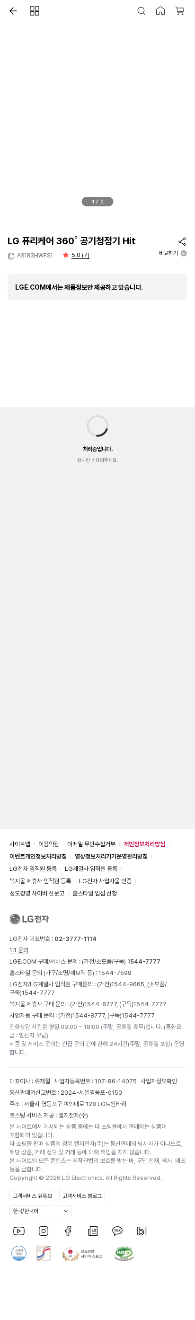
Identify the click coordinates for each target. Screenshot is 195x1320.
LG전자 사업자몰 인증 (105, 881)
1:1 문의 (18, 950)
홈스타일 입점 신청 (94, 893)
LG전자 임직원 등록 (33, 868)
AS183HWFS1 (35, 255)
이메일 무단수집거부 (91, 844)
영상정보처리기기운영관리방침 (111, 856)
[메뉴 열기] (35, 11)
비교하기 (168, 253)
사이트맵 (19, 844)
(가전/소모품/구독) (120, 961)
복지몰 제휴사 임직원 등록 (40, 881)
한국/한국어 (25, 1211)
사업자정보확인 (159, 1081)
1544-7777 (38, 992)
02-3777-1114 (75, 938)
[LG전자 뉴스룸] (92, 1231)
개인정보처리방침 (144, 844)
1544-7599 (115, 972)
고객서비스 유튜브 (32, 1196)
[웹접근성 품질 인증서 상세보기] (124, 1253)
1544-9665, (129, 984)
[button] (11, 11)
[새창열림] (18, 1231)
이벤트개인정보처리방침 (38, 856)
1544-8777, (101, 1004)
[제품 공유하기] (182, 241)
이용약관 (48, 844)
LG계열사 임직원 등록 (91, 868)
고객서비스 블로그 (82, 1196)
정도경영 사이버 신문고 (36, 893)
